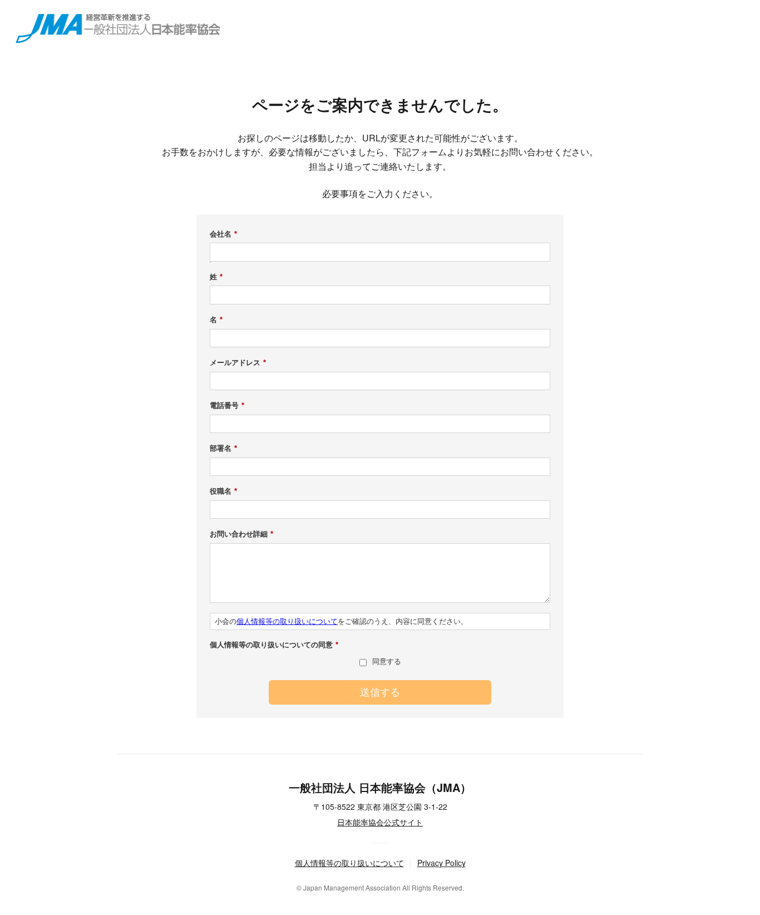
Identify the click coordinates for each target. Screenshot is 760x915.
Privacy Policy (441, 862)
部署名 (223, 448)
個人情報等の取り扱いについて (287, 621)
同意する (386, 661)
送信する (380, 692)
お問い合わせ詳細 (241, 534)
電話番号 (227, 405)
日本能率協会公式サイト (380, 822)
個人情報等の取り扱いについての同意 (274, 645)
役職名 (223, 491)
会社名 (223, 234)
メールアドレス (238, 362)
